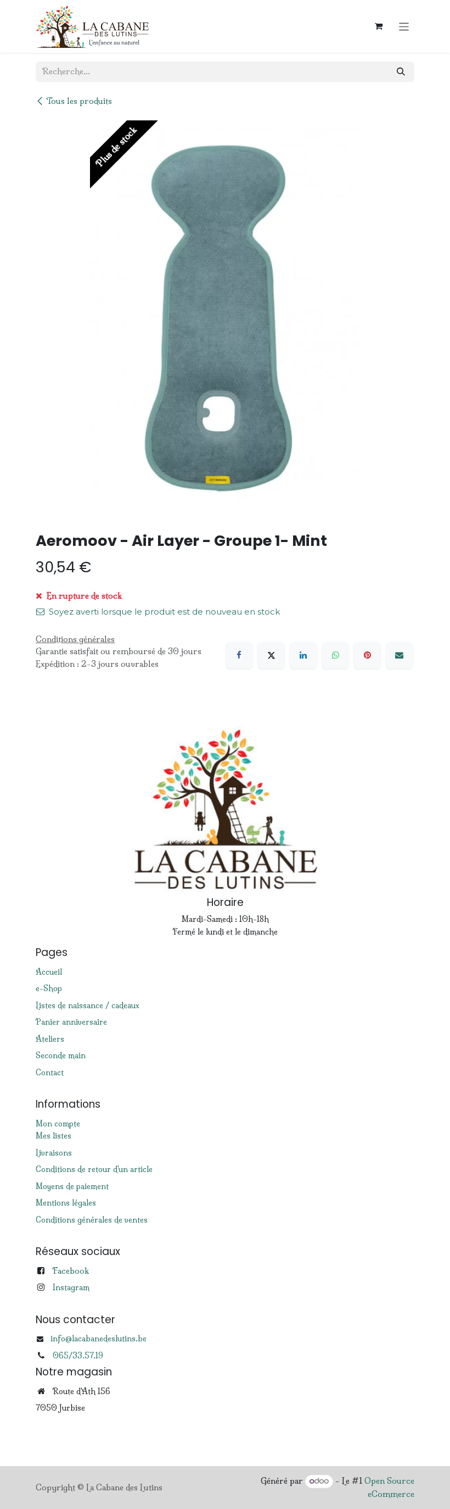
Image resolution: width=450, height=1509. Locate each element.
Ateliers (50, 1039)
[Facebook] (239, 655)
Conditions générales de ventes (92, 1220)
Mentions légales (66, 1203)
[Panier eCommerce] (378, 26)
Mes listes (53, 1136)
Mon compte (58, 1124)
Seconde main (61, 1055)
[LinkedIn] (303, 655)
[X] (271, 655)
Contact (50, 1072)
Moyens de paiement (72, 1186)
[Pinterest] (367, 655)
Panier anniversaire (71, 1022)
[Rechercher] (400, 72)
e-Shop (49, 988)
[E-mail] (399, 655)
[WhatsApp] (335, 655)
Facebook (70, 1270)
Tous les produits (79, 101)
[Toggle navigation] (404, 26)
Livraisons (54, 1153)
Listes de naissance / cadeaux (87, 1005)
